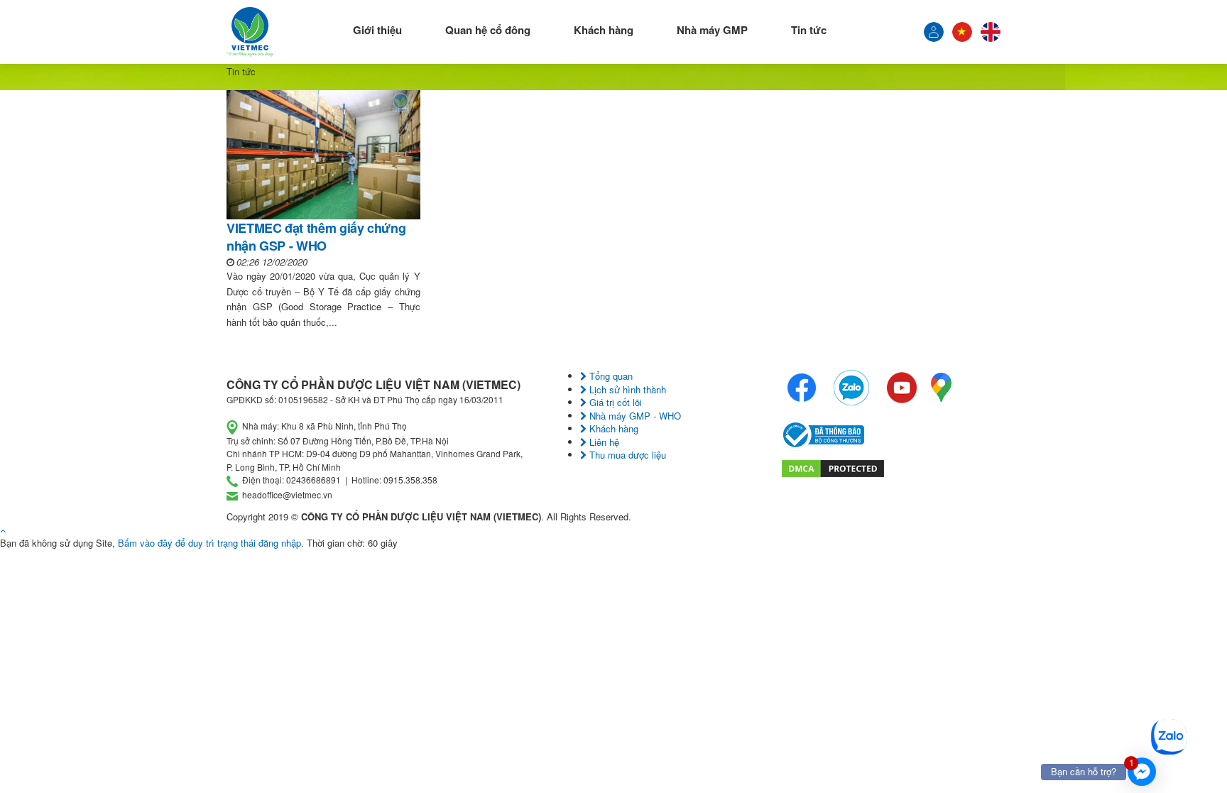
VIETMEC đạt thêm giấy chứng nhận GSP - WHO (316, 237)
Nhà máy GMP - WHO (634, 415)
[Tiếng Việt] (934, 32)
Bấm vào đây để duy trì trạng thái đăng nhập (209, 542)
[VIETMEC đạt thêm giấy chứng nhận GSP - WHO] (323, 154)
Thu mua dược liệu (626, 454)
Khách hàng (603, 30)
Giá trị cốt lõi (614, 402)
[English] (990, 32)
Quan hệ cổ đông (487, 30)
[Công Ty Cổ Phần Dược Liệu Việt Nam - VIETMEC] (250, 32)
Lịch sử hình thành (626, 389)
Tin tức (809, 30)
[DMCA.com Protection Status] (833, 467)
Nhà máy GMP (712, 30)
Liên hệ (603, 442)
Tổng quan (610, 376)
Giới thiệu (377, 30)
